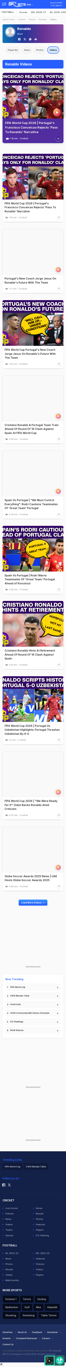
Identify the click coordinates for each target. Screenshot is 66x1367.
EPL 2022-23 (42, 1253)
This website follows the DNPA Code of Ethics (26, 1350)
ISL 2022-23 (11, 1253)
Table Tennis (49, 1315)
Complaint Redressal (26, 1338)
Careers (46, 1338)
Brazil (20, 34)
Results (39, 1213)
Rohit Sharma (16, 1030)
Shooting (10, 1315)
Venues (9, 1235)
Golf (27, 1307)
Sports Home (9, 19)
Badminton (11, 1307)
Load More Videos (31, 902)
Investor (7, 1338)
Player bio (13, 50)
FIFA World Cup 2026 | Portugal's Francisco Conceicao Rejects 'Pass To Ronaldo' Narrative (31, 127)
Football (8, 12)
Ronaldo (43, 19)
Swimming (29, 1315)
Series (39, 1208)
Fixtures (9, 1213)
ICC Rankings (16, 1021)
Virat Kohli (15, 1004)
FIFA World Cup (17, 987)
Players (32, 19)
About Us (22, 1332)
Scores (23, 12)
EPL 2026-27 (38, 12)
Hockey (41, 1299)
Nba (38, 1307)
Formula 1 (10, 1299)
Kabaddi (52, 1307)
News (27, 50)
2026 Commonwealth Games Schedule (29, 1013)
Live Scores (11, 1208)
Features (40, 1224)
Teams (9, 1229)
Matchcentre (12, 1280)
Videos (53, 50)
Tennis (27, 1299)
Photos (39, 50)
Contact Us (8, 1344)
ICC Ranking (42, 1235)
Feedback (37, 1332)
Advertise (8, 1332)
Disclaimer (52, 1332)
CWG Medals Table (19, 995)
